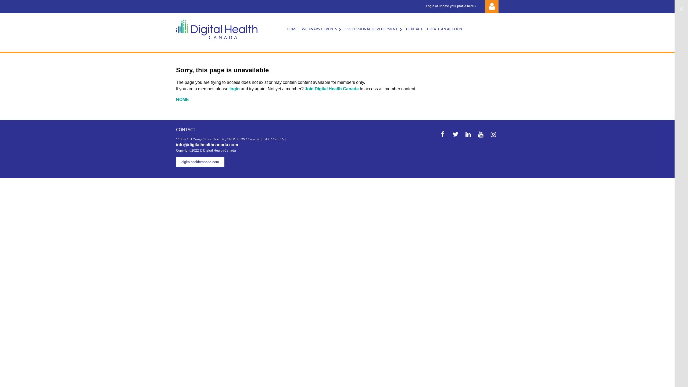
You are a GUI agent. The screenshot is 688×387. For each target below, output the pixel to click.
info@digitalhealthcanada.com (207, 144)
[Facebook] (443, 134)
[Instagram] (493, 134)
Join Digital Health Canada (332, 89)
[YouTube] (481, 134)
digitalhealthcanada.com (200, 162)
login (235, 89)
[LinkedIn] (468, 134)
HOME (182, 99)
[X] (455, 134)
